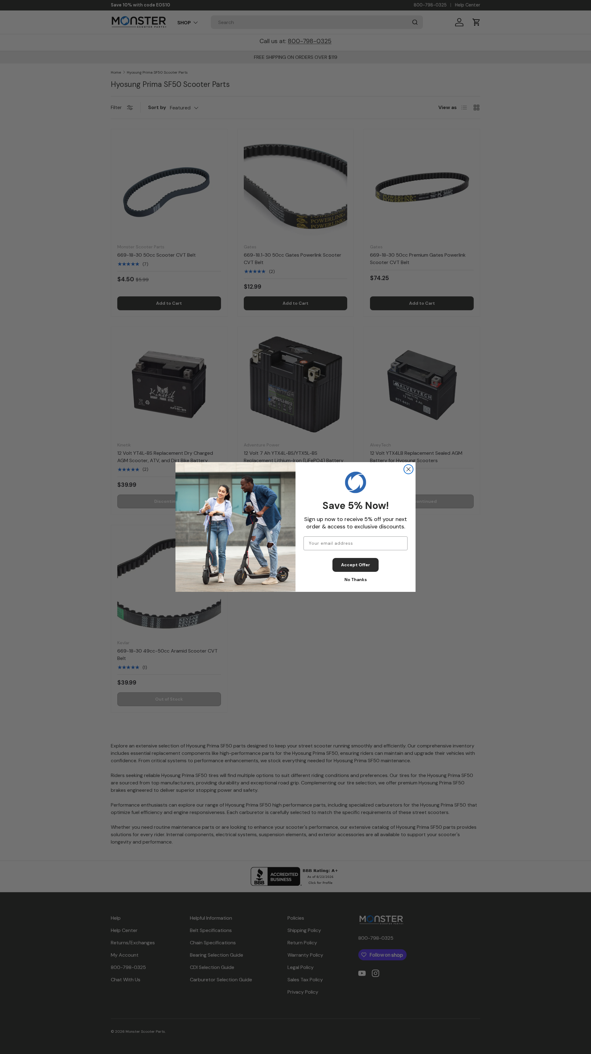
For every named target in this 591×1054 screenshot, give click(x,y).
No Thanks (355, 579)
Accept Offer (355, 565)
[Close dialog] (408, 469)
